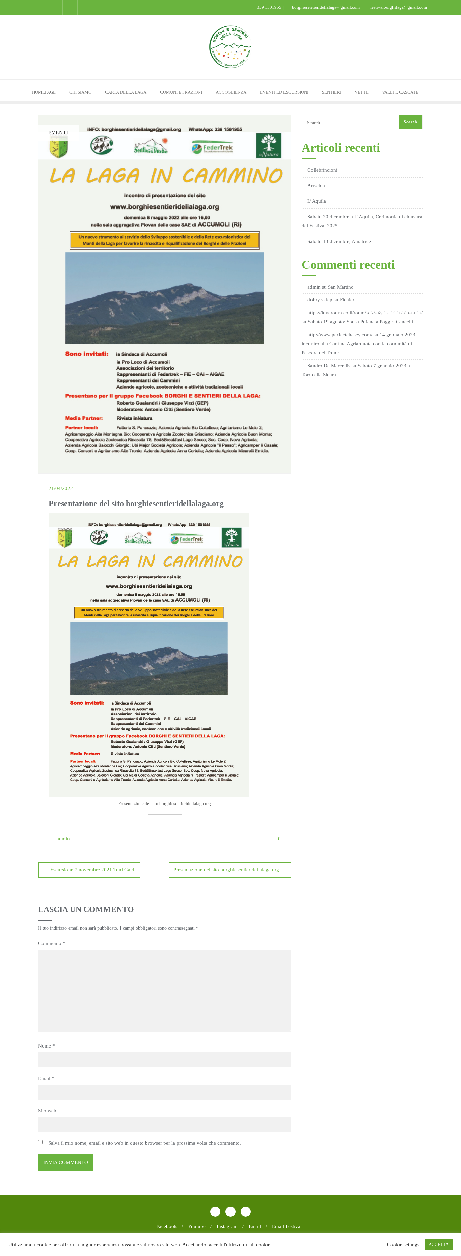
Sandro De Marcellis (328, 365)
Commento (51, 943)
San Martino (341, 287)
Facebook (166, 1226)
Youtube (197, 1226)
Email (46, 1078)
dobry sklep (319, 299)
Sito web (47, 1110)
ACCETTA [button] (439, 1244)
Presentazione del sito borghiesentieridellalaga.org (226, 869)
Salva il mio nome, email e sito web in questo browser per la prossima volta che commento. (144, 1143)
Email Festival (287, 1226)
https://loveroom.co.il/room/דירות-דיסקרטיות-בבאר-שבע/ (365, 312)
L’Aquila (316, 201)
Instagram (227, 1226)
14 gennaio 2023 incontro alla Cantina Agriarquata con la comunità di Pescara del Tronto (358, 343)
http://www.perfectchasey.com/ (339, 334)
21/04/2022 (61, 488)
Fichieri (348, 299)
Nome (46, 1046)
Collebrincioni (322, 170)
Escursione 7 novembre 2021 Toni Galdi (93, 869)
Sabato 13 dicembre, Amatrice (339, 241)
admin (62, 838)
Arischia (316, 185)
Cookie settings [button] (403, 1244)
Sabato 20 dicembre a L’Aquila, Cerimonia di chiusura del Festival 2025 (362, 221)
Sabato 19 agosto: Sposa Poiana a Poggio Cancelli (360, 321)
